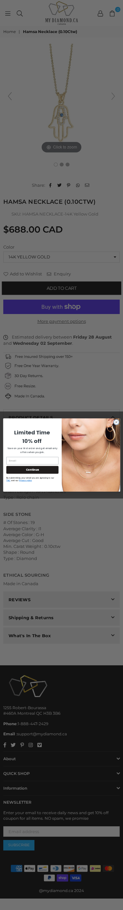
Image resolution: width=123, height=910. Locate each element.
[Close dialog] (116, 422)
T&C (8, 480)
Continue (32, 469)
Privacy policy (25, 480)
